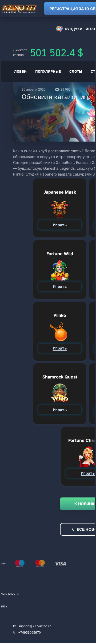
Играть (60, 225)
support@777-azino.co (34, 626)
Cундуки (73, 29)
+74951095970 (29, 633)
